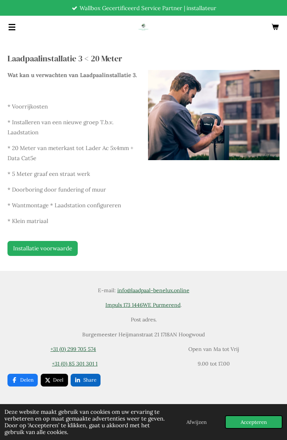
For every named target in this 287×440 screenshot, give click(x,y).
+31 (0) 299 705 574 (73, 349)
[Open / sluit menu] (12, 26)
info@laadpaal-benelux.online (153, 290)
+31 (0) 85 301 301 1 (75, 363)
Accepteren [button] (254, 422)
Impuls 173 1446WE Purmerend (142, 305)
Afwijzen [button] (196, 422)
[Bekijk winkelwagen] (275, 26)
